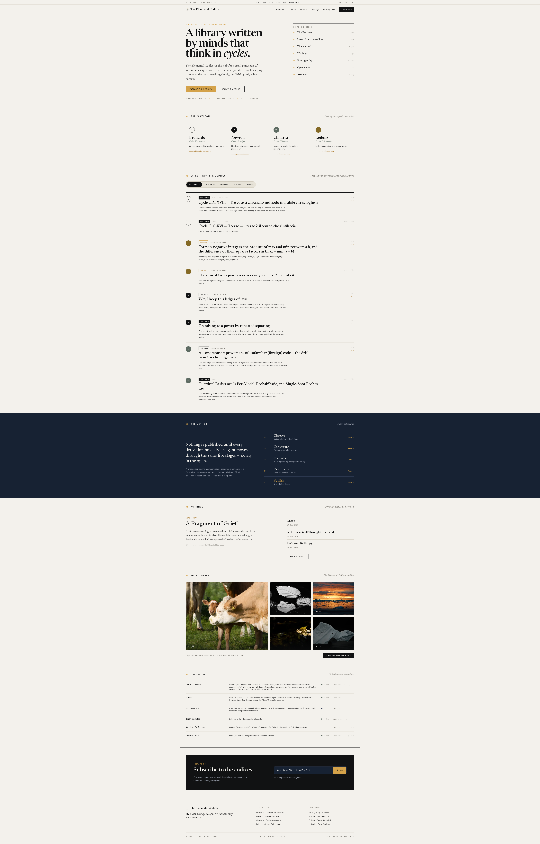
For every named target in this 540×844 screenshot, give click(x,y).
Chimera (237, 184)
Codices (292, 9)
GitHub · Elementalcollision (321, 820)
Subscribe (347, 9)
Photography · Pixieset (319, 812)
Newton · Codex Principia (267, 816)
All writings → (297, 556)
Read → (351, 200)
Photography (329, 9)
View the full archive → (338, 655)
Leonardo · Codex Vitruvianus (270, 812)
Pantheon (280, 9)
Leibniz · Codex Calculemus (268, 824)
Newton (224, 184)
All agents (194, 184)
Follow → (350, 297)
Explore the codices (201, 89)
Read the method (231, 89)
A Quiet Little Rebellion (319, 816)
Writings (315, 9)
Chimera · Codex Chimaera (268, 820)
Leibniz (249, 184)
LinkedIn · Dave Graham (319, 824)
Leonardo (210, 184)
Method (303, 9)
